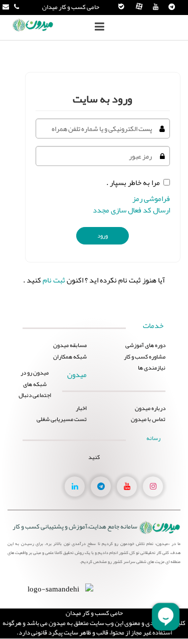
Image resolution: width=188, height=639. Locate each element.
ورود (102, 236)
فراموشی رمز (151, 198)
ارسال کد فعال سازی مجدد (131, 210)
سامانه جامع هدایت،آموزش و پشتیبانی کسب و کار (75, 526)
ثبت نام (54, 280)
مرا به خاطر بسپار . (133, 182)
